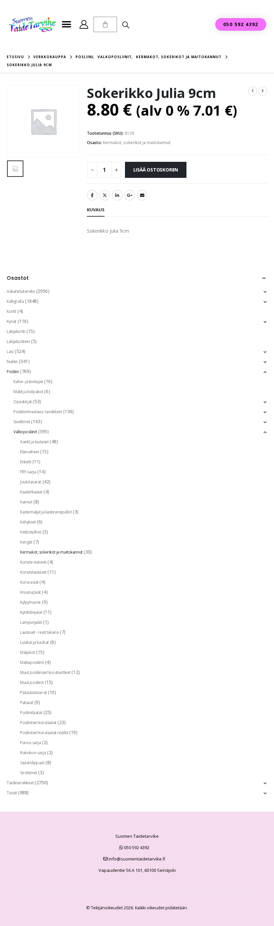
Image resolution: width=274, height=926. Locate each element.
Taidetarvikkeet (20, 783)
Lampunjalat (31, 622)
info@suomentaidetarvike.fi (136, 859)
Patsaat (26, 702)
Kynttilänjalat (31, 612)
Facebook (92, 195)
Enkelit (25, 462)
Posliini (13, 371)
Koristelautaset (33, 572)
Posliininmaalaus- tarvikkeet (37, 412)
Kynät (11, 321)
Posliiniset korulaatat (38, 722)
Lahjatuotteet (18, 341)
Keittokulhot (30, 532)
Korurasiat (29, 582)
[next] (262, 91)
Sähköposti (142, 195)
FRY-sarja (28, 472)
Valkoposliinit (25, 432)
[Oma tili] (84, 24)
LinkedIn (117, 195)
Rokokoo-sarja (33, 753)
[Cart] (105, 24)
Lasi (10, 351)
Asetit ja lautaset (34, 442)
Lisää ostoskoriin (155, 169)
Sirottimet (28, 773)
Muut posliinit (31, 682)
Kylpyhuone (30, 602)
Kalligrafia (15, 301)
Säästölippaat (32, 763)
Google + (129, 195)
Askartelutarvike (21, 291)
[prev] (252, 91)
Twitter (104, 195)
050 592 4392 (136, 847)
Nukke (12, 361)
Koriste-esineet (33, 562)
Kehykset (28, 522)
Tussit (12, 793)
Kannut (26, 502)
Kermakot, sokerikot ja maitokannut (136, 142)
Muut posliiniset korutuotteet (45, 672)
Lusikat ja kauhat (34, 642)
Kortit (11, 311)
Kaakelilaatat (31, 492)
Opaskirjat (22, 401)
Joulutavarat (30, 482)
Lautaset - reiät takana (39, 632)
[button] (66, 24)
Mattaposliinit (32, 662)
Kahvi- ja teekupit (28, 381)
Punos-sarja (30, 742)
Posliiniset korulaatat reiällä (44, 732)
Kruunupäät (30, 592)
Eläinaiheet (29, 452)
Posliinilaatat (31, 712)
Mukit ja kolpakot (28, 391)
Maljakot (27, 652)
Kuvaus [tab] (96, 210)
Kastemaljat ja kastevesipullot (46, 512)
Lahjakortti (16, 331)
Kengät (26, 542)
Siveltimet (21, 422)
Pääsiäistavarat (33, 692)
